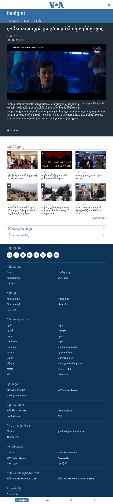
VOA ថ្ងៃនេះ (11, 283)
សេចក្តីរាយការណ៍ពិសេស (67, 347)
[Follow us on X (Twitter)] (16, 255)
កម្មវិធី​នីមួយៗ (14, 21)
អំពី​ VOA (10, 431)
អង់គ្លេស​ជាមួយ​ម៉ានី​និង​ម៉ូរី (16, 390)
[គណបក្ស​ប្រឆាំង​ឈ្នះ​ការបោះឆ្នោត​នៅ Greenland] (90, 160)
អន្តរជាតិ (10, 331)
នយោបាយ (11, 352)
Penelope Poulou (15, 40)
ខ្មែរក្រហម (61, 341)
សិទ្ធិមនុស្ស (11, 363)
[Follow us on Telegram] (36, 255)
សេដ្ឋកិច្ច (10, 358)
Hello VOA (11, 310)
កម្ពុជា (9, 325)
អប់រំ (8, 374)
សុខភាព (10, 369)
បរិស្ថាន (60, 325)
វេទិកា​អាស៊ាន (63, 304)
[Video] (47, 500)
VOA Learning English (68, 390)
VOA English (12, 463)
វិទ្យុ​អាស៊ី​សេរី (62, 463)
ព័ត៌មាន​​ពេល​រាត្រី (13, 304)
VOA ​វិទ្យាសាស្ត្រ (64, 272)
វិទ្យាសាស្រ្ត (62, 331)
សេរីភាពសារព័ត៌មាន (65, 358)
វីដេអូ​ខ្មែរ (10, 272)
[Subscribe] (56, 255)
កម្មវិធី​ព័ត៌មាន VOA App (16, 411)
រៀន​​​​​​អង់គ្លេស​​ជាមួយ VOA (16, 395)
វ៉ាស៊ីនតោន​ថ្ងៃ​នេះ (13, 278)
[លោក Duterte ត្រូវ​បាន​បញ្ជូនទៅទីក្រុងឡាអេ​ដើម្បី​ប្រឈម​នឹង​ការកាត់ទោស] (90, 192)
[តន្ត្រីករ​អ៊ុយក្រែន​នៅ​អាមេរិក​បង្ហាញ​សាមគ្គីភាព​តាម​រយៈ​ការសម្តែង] (22, 160)
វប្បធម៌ (60, 336)
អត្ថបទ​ (26, 21)
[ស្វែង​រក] (94, 500)
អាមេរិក (10, 336)
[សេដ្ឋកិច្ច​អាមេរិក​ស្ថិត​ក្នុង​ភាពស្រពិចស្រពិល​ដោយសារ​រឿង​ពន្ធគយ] (56, 160)
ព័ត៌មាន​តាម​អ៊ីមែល (65, 411)
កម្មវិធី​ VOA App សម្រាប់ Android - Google (76, 479)
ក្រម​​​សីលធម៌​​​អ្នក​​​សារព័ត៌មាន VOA (71, 431)
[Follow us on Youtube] (23, 255)
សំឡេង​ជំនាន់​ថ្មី (63, 299)
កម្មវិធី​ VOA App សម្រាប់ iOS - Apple (22, 479)
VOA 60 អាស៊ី (63, 278)
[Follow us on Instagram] (29, 255)
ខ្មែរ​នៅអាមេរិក (12, 341)
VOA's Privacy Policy (67, 452)
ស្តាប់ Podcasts (13, 416)
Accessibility (63, 458)
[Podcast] (49, 255)
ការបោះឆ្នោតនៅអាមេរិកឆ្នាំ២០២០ (70, 363)
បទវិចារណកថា (63, 374)
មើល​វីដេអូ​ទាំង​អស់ (99, 218)
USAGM (10, 452)
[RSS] (43, 255)
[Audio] (70, 500)
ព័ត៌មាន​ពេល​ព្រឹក (13, 299)
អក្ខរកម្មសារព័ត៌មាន (65, 352)
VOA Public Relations (16, 458)
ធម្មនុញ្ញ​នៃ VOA (13, 437)
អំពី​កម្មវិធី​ (37, 21)
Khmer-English (64, 369)
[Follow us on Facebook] (9, 255)
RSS (60, 416)
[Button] (12, 131)
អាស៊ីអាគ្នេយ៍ (11, 347)
